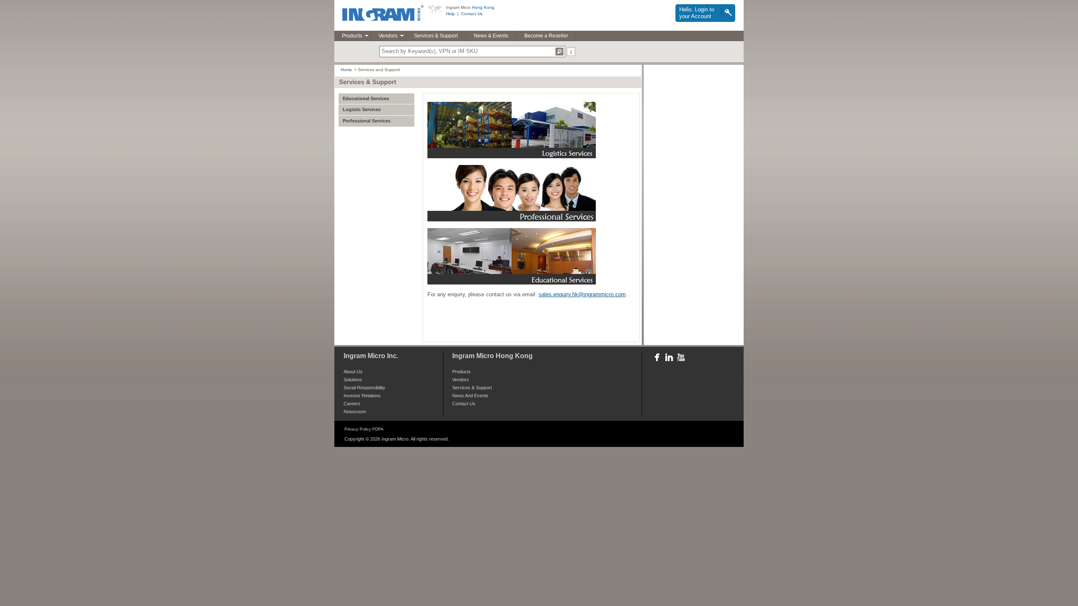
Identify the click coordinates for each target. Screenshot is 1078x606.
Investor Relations (362, 395)
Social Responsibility (364, 387)
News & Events (491, 36)
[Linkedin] (668, 357)
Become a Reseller (546, 36)
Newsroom (355, 411)
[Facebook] (656, 357)
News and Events (470, 395)
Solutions (353, 379)
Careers (352, 403)
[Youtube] (680, 357)
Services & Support (436, 36)
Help (450, 13)
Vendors (388, 36)
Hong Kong (483, 7)
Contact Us (472, 13)
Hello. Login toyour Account (696, 12)
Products (352, 36)
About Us (353, 371)
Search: (559, 52)
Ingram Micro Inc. (371, 355)
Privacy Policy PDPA (364, 429)
